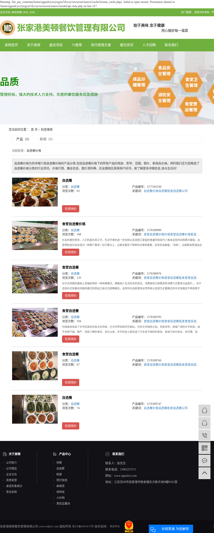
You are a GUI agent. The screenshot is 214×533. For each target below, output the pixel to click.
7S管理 (77, 45)
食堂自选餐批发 (174, 277)
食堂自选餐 (70, 267)
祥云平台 (114, 526)
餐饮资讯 (126, 45)
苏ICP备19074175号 (83, 526)
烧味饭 (60, 491)
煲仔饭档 (61, 480)
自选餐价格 (151, 190)
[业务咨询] (204, 411)
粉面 (59, 474)
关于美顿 (33, 45)
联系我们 (171, 45)
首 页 (34, 129)
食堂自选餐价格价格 (157, 234)
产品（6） (23, 139)
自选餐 (67, 180)
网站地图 (17, 12)
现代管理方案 (101, 45)
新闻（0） (47, 139)
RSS (25, 12)
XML (32, 12)
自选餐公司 (180, 190)
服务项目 (56, 45)
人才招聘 (149, 45)
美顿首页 (11, 45)
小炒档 (60, 497)
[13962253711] (204, 436)
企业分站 (5, 12)
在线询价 (70, 208)
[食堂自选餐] (35, 279)
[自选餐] (35, 192)
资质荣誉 (11, 480)
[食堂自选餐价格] (35, 235)
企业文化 (11, 474)
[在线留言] (204, 461)
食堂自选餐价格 (73, 224)
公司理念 (11, 468)
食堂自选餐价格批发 (183, 234)
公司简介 (11, 462)
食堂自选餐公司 (195, 277)
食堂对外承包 (201, 12)
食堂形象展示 (14, 486)
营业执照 (11, 491)
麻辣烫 (60, 486)
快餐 (59, 462)
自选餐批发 (165, 190)
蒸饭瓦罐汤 (63, 503)
